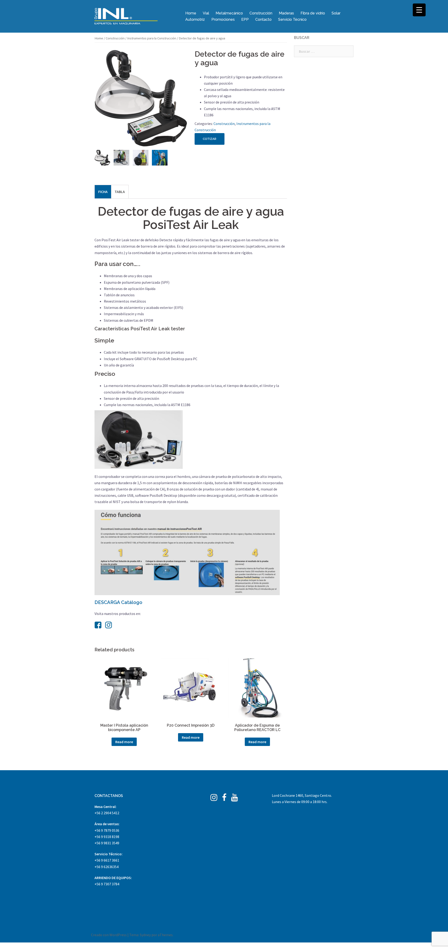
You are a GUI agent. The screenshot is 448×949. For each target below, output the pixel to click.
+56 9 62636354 (106, 866)
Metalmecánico (229, 13)
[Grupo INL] (126, 16)
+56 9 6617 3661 (106, 860)
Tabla (120, 191)
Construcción (260, 13)
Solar (336, 13)
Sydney (145, 934)
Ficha (103, 191)
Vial (206, 13)
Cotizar (209, 139)
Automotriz (195, 19)
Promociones (223, 19)
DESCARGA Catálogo (118, 602)
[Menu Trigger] (419, 9)
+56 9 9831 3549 (106, 843)
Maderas (286, 13)
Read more (124, 741)
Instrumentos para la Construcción (151, 38)
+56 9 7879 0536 (106, 830)
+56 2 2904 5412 (106, 813)
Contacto (263, 19)
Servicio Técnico (292, 19)
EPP (245, 19)
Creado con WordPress (109, 934)
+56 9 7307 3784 (106, 884)
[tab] (102, 191)
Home (190, 13)
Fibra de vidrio (313, 13)
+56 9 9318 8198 (106, 836)
